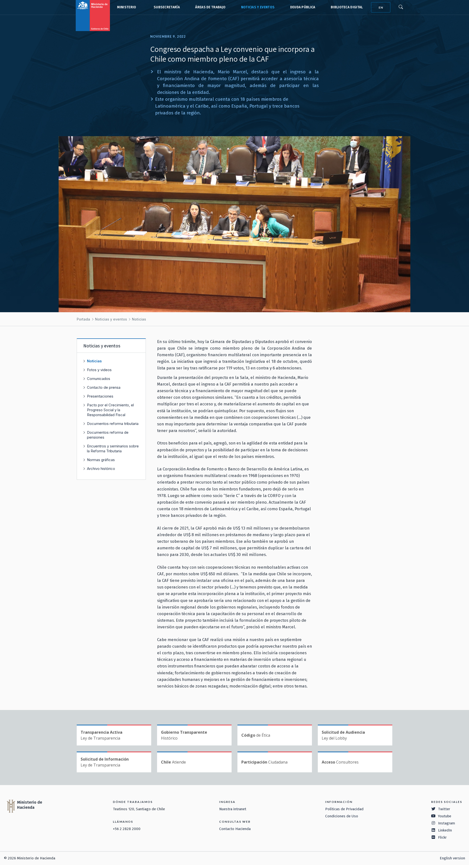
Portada (83, 319)
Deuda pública (302, 7)
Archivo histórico (101, 468)
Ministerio (126, 7)
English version (452, 858)
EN (381, 7)
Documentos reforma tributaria (113, 423)
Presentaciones (100, 396)
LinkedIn (445, 830)
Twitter (444, 809)
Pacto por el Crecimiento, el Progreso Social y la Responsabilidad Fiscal (110, 410)
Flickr (442, 837)
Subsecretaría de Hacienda (165, 7)
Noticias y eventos (258, 7)
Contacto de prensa (103, 387)
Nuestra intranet (232, 809)
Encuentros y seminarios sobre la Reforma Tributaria (113, 448)
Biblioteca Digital (347, 7)
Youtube (444, 816)
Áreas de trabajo (210, 7)
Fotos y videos (99, 369)
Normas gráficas (101, 459)
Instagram (446, 823)
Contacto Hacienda (235, 829)
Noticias (139, 319)
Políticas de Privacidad (344, 809)
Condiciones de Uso (341, 816)
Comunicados (98, 378)
